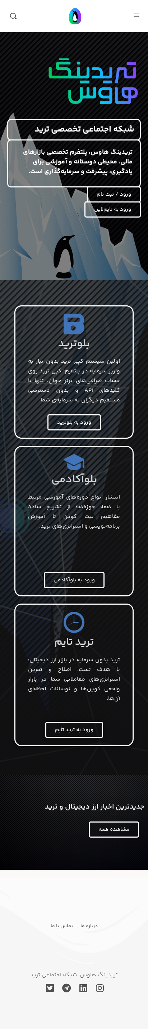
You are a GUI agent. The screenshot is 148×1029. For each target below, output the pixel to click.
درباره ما (89, 926)
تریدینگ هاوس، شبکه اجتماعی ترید (74, 975)
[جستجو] (13, 16)
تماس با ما (62, 926)
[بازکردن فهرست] (136, 16)
